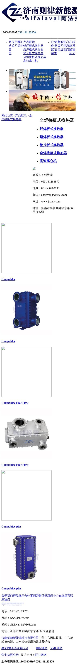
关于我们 (17, 41)
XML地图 (56, 648)
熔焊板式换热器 (33, 49)
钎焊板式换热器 (33, 45)
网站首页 (7, 115)
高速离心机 (30, 60)
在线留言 (64, 595)
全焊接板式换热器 (34, 57)
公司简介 (17, 45)
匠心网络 (41, 654)
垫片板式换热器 (33, 53)
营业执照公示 (10, 654)
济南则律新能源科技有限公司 (20, 637)
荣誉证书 (41, 595)
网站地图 (41, 648)
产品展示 (29, 41)
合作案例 (30, 595)
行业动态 (63, 49)
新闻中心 (63, 41)
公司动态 (63, 45)
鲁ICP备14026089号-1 (14, 648)
